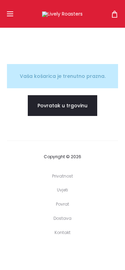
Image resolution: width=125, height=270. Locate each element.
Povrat (62, 204)
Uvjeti (62, 190)
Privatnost (62, 176)
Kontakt (62, 232)
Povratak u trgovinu (63, 105)
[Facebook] (55, 251)
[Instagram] (70, 251)
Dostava (62, 218)
